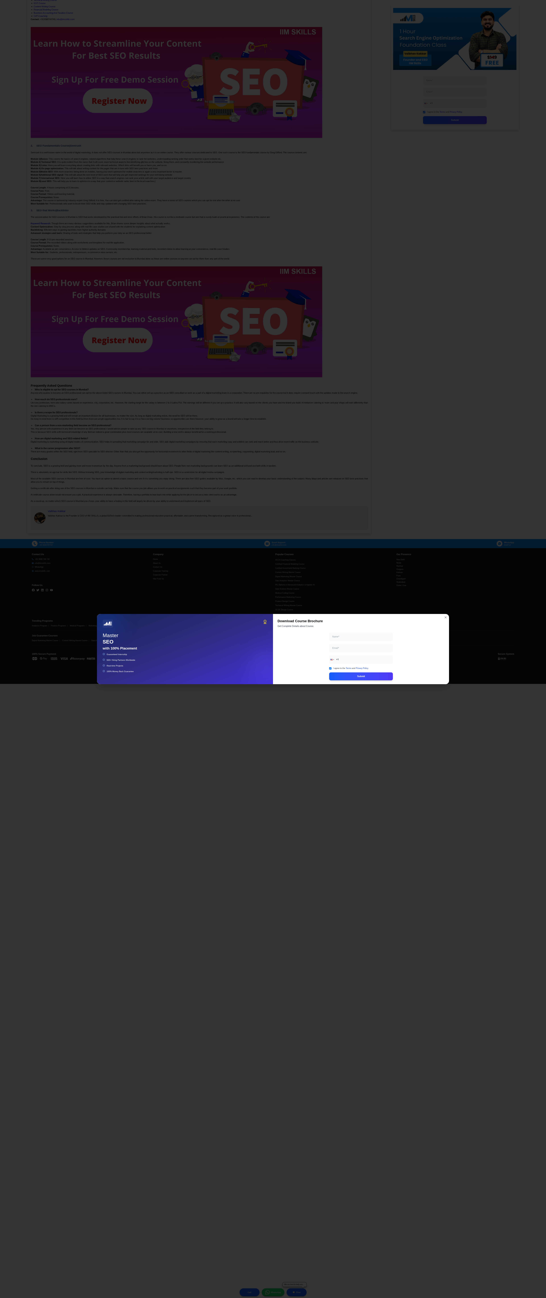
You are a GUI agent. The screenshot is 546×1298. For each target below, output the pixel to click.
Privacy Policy (362, 668)
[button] (332, 659)
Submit (361, 676)
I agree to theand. (351, 668)
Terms (348, 668)
